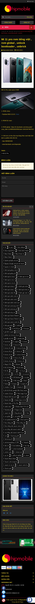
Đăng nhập (8, 22)
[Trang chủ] (17, 8)
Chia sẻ (5, 510)
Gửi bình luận (7, 200)
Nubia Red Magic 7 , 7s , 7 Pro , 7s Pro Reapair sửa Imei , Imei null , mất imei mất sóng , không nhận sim (22, 222)
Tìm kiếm (29, 17)
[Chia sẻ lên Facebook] (4, 513)
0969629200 (8, 589)
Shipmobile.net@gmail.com (12, 593)
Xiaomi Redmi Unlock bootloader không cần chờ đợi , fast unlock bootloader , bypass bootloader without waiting (21, 231)
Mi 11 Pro (6, 153)
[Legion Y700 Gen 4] (17, 490)
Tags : (3, 150)
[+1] (10, 513)
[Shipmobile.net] (17, 558)
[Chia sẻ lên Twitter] (7, 513)
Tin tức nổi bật (7, 206)
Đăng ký (27, 22)
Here (17, 114)
